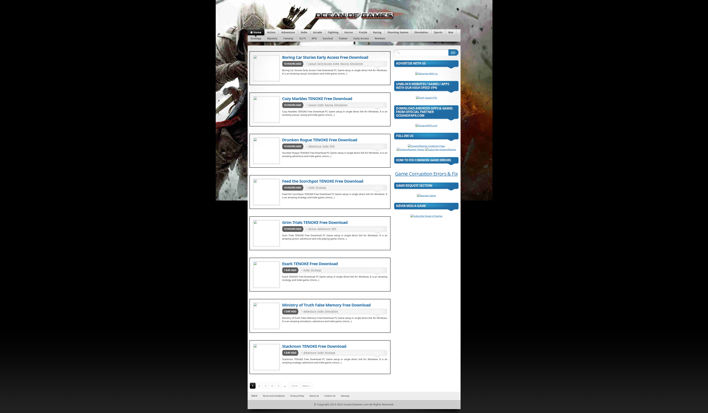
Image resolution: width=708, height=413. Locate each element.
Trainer (343, 38)
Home (257, 32)
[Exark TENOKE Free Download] (266, 274)
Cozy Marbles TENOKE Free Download (317, 98)
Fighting (333, 32)
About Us (314, 395)
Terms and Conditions (274, 395)
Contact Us (329, 395)
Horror (348, 32)
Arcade (317, 32)
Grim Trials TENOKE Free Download (315, 222)
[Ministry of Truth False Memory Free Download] (266, 316)
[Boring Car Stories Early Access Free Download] (266, 68)
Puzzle (363, 32)
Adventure (288, 32)
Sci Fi (302, 38)
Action (271, 32)
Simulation (421, 32)
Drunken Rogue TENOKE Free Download (319, 139)
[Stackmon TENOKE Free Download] (266, 357)
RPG (314, 38)
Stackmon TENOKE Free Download (314, 346)
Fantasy (288, 38)
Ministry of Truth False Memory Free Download (326, 305)
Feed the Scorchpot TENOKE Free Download (322, 181)
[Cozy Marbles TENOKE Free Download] (266, 109)
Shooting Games (397, 32)
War (450, 32)
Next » (306, 386)
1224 (294, 386)
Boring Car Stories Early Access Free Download (325, 57)
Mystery (272, 38)
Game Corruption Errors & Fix (426, 173)
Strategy (255, 38)
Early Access (361, 38)
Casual (312, 63)
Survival (328, 38)
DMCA (254, 395)
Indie (304, 32)
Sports (438, 32)
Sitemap (345, 395)
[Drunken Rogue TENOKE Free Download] (266, 151)
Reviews (380, 38)
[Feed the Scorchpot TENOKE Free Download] (266, 192)
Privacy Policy (297, 395)
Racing (377, 32)
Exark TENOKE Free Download (310, 263)
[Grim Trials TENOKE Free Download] (266, 233)
